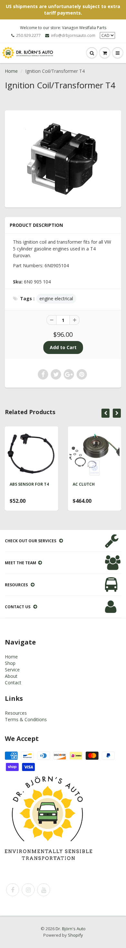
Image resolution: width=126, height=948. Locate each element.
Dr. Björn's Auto (71, 928)
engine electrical (56, 298)
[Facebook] (12, 889)
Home (11, 71)
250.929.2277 (28, 35)
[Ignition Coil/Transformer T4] (63, 158)
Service (12, 670)
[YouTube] (43, 889)
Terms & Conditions (26, 719)
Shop (10, 663)
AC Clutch (84, 484)
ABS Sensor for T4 (29, 484)
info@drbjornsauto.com (73, 35)
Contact (13, 682)
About (11, 676)
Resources (16, 713)
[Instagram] (28, 889)
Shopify (75, 935)
